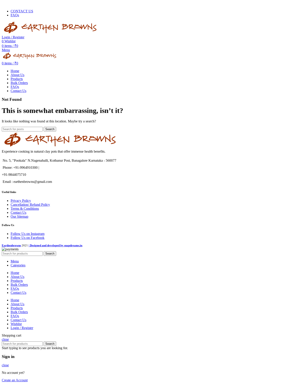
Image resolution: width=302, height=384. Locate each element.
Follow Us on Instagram (27, 234)
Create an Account (15, 380)
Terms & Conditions (25, 208)
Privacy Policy (21, 200)
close (5, 339)
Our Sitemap (19, 216)
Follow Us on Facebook (27, 238)
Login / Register (22, 328)
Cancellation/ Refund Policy (30, 204)
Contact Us (18, 212)
